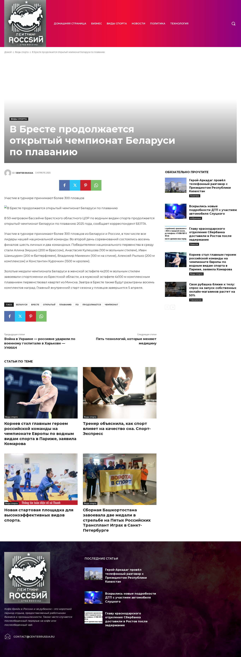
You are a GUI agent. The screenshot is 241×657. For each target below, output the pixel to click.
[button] (233, 23)
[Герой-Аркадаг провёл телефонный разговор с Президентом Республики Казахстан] (175, 185)
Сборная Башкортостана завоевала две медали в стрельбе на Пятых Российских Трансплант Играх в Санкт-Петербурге (117, 520)
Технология (195, 300)
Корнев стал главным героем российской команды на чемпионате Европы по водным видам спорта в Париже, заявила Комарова (40, 433)
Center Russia (24, 173)
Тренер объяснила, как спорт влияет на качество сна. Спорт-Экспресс (117, 428)
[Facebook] (64, 185)
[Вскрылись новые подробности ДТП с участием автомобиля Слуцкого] (175, 211)
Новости (194, 244)
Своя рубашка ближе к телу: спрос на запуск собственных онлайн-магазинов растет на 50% (212, 290)
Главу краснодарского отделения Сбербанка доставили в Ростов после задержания (210, 234)
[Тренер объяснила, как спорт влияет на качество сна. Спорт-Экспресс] (119, 392)
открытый (49, 304)
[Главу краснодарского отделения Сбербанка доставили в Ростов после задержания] (175, 233)
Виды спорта (22, 52)
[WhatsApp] (96, 185)
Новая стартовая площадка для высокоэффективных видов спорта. (38, 515)
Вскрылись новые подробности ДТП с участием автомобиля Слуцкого (213, 210)
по (77, 304)
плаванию (65, 304)
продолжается (92, 304)
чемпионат (111, 304)
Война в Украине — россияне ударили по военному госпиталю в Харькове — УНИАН (39, 343)
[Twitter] (75, 185)
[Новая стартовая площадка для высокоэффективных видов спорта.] (41, 479)
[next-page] (173, 307)
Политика (194, 195)
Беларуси (21, 304)
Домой (8, 52)
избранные (195, 218)
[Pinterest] (85, 185)
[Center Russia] (8, 172)
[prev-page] (167, 307)
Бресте (35, 304)
